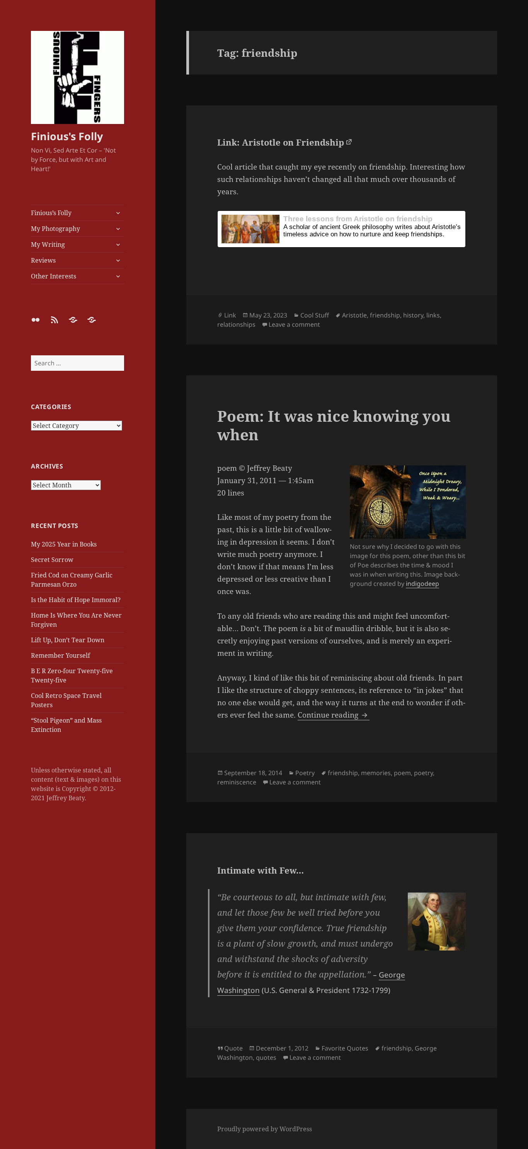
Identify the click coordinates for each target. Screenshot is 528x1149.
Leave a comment (294, 324)
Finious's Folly (67, 136)
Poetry (305, 773)
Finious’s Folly (51, 213)
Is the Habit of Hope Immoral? (76, 600)
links (433, 315)
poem (402, 773)
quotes (266, 1057)
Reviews (43, 260)
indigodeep (422, 583)
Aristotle (354, 315)
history (413, 315)
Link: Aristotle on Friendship (280, 142)
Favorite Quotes (345, 1048)
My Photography (55, 228)
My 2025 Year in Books (64, 544)
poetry (423, 773)
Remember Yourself (60, 655)
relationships (236, 324)
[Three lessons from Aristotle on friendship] (341, 229)
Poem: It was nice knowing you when (334, 425)
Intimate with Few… (260, 870)
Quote (233, 1048)
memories (376, 773)
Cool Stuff (314, 315)
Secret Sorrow (52, 559)
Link (230, 315)
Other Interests (53, 276)
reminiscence (236, 782)
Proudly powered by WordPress (264, 1129)
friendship (385, 315)
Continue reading (334, 715)
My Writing (48, 244)
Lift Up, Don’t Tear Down (67, 640)
